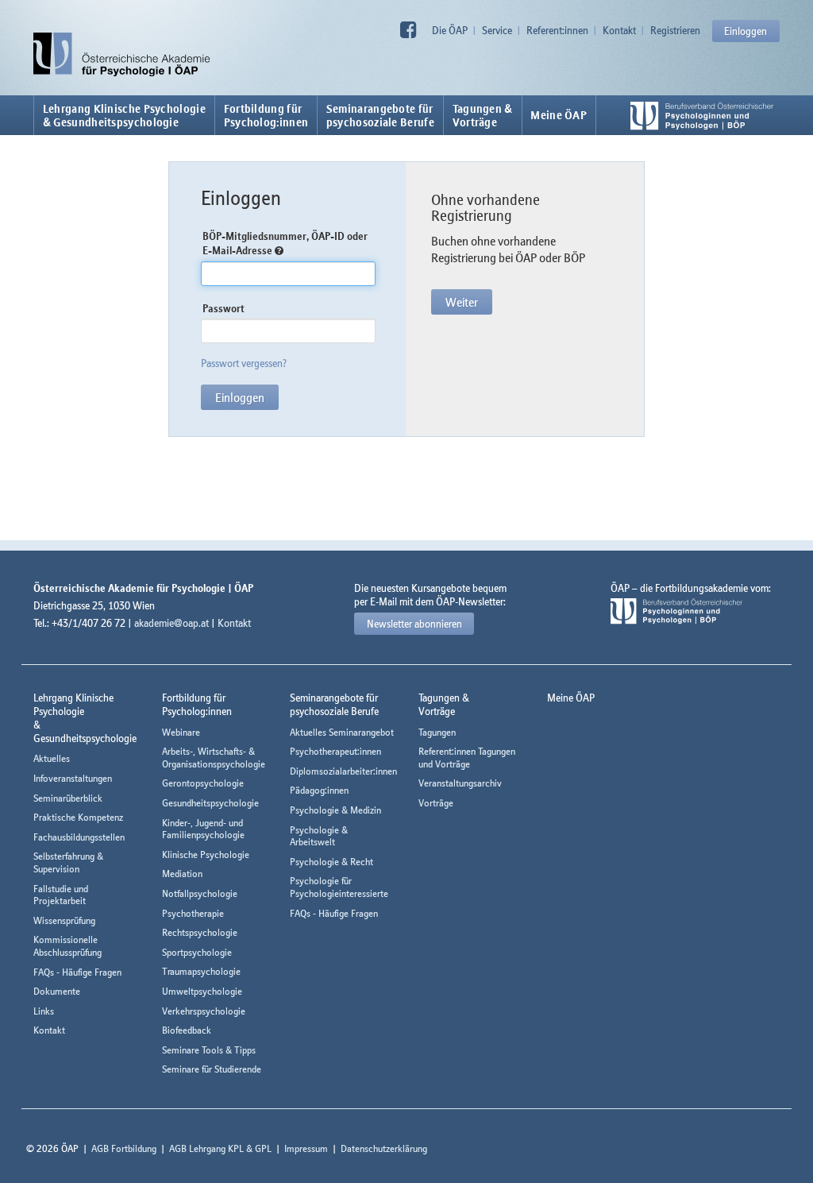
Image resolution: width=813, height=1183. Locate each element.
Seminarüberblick (67, 798)
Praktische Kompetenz (78, 817)
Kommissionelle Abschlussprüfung (67, 946)
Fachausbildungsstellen (79, 837)
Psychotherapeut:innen (335, 751)
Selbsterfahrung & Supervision (68, 862)
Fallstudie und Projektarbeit (60, 895)
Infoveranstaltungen (72, 778)
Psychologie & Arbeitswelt (319, 836)
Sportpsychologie (197, 952)
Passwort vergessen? (244, 363)
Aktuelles (51, 758)
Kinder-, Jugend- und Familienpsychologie (203, 829)
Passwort (223, 308)
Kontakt (619, 30)
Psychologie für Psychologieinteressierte (339, 887)
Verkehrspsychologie (203, 1011)
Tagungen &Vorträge (483, 115)
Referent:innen (557, 30)
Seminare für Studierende (211, 1069)
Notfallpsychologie (199, 893)
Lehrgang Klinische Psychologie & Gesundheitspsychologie (124, 115)
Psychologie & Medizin (335, 810)
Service (497, 30)
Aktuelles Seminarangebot (342, 732)
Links (43, 1011)
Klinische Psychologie (205, 854)
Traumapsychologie (201, 971)
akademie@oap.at (171, 623)
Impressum (306, 1148)
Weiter (461, 302)
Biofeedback (186, 1030)
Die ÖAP (450, 30)
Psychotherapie (193, 913)
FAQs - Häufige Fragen (77, 972)
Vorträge (435, 803)
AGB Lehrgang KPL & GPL (220, 1148)
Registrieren (675, 30)
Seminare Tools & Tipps (209, 1050)
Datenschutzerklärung (384, 1148)
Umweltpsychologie (202, 991)
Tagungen (437, 732)
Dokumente (56, 991)
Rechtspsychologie (199, 932)
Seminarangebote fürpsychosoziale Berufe (380, 115)
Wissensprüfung (64, 920)
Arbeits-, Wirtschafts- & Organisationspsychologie (213, 757)
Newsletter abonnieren (414, 623)
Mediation (182, 874)
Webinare (181, 732)
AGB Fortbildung (123, 1148)
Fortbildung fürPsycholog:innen (266, 115)
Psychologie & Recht (331, 862)
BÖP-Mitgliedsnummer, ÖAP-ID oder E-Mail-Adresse (285, 243)
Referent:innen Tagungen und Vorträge (466, 757)
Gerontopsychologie (203, 783)
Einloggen (745, 31)
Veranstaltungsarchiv (460, 783)
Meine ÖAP (558, 115)
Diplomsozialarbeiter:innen (343, 771)
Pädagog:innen (319, 790)
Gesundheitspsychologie (210, 803)
